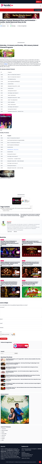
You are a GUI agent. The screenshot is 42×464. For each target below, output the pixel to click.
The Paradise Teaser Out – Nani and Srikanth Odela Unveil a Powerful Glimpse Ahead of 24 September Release (23, 388)
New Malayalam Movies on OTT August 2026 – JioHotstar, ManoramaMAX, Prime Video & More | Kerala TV (23, 359)
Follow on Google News (22, 25)
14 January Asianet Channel (7, 209)
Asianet (11, 23)
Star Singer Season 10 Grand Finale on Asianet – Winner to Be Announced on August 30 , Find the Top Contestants (9, 283)
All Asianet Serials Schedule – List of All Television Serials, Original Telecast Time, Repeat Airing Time (22, 372)
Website (15, 231)
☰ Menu (38, 1)
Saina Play (4, 435)
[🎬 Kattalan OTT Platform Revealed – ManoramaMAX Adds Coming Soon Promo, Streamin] (3, 368)
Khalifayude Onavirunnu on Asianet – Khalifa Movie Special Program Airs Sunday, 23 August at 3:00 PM (30, 283)
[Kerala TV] (7, 5)
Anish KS (9, 222)
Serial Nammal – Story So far (12, 149)
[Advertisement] (21, 35)
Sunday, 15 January (6, 210)
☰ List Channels (37, 10)
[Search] (40, 6)
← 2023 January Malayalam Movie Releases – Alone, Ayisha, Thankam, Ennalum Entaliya (10, 215)
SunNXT (3, 438)
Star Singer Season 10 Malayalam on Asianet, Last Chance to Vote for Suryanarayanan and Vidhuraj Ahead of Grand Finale (9, 243)
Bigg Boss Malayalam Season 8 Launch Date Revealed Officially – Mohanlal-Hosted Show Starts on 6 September (10, 263)
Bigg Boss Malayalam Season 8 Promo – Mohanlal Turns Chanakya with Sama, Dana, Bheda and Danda (30, 263)
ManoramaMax (5, 430)
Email (1, 323)
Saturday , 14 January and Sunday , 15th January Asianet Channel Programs (16, 208)
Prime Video (4, 433)
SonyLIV (3, 437)
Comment (2, 307)
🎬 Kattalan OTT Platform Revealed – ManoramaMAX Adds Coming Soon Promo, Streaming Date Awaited (22, 368)
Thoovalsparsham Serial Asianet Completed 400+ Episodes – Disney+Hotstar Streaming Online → (30, 215)
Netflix (3, 432)
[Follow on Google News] (21, 346)
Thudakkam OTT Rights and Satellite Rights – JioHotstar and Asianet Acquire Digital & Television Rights (23, 384)
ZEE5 (3, 440)
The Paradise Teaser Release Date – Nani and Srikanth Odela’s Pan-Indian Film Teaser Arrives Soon (23, 380)
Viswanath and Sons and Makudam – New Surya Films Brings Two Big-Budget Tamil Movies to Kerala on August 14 (22, 363)
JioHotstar (4, 428)
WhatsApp (13, 25)
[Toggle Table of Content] (30, 207)
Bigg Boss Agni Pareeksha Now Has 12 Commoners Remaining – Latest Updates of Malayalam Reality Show (31, 242)
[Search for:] (8, 353)
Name (1, 319)
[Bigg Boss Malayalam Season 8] (21, 16)
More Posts (10, 231)
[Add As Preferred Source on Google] (21, 201)
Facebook (3, 25)
